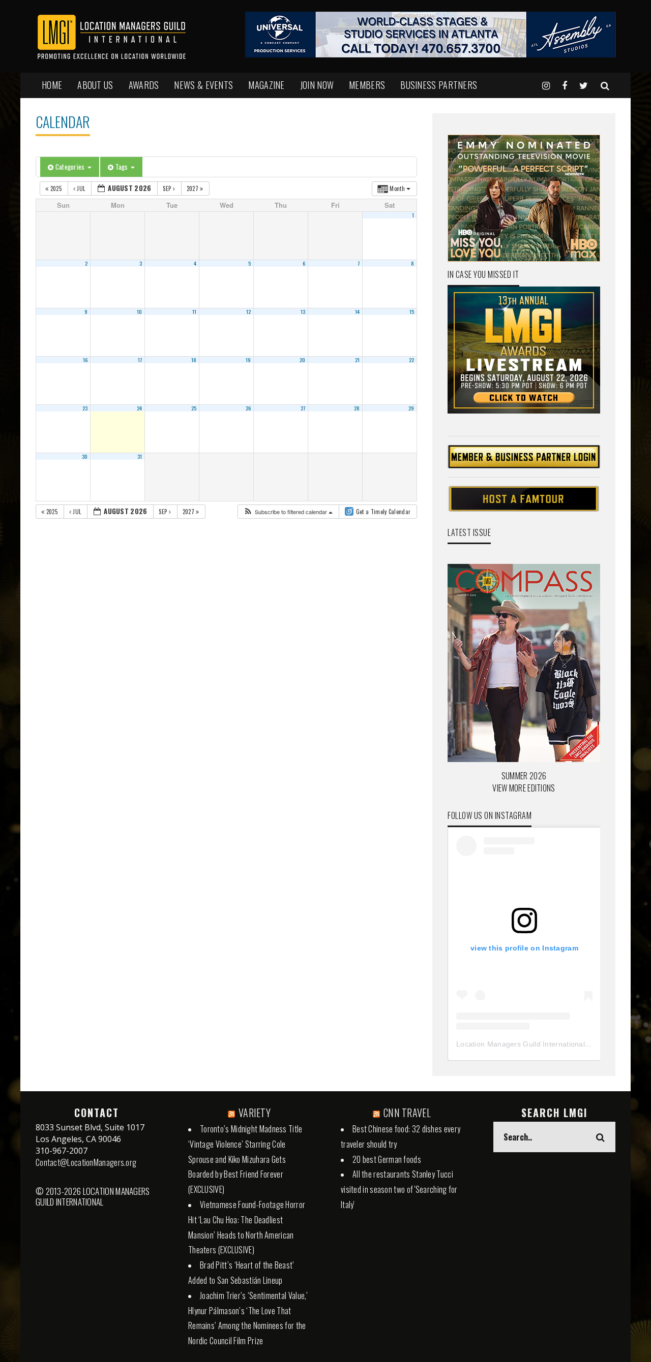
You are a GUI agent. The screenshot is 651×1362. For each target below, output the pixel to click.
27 (303, 408)
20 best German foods (386, 1159)
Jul (81, 188)
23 (85, 408)
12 (248, 311)
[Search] (605, 85)
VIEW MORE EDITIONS (523, 788)
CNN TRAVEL (407, 1112)
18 (194, 360)
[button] (288, 512)
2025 (55, 188)
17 (140, 360)
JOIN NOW (317, 84)
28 (357, 408)
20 (303, 360)
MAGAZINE (266, 84)
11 (194, 311)
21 (357, 360)
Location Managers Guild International (520, 1044)
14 (357, 311)
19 (248, 360)
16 (85, 360)
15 (412, 311)
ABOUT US (95, 84)
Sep (167, 188)
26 (248, 408)
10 (139, 311)
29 (411, 408)
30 (85, 456)
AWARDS (144, 84)
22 (412, 360)
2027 (193, 188)
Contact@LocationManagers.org (86, 1162)
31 (139, 456)
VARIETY (255, 1112)
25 (194, 408)
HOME (52, 84)
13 (303, 311)
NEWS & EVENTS (203, 84)
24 (139, 408)
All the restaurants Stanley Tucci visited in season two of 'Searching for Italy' (399, 1189)
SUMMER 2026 (523, 776)
